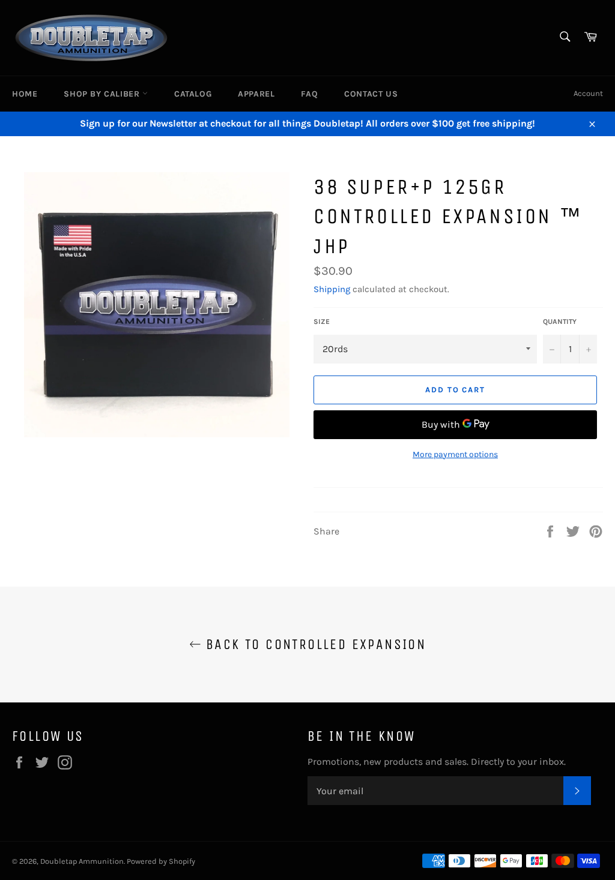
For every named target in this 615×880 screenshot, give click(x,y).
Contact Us (371, 94)
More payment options (455, 454)
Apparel (256, 94)
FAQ (309, 94)
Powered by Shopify (161, 861)
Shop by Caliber (103, 94)
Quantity (560, 321)
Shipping (332, 289)
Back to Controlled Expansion (313, 644)
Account (588, 93)
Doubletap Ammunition (82, 861)
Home (24, 94)
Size (322, 321)
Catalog (192, 94)
